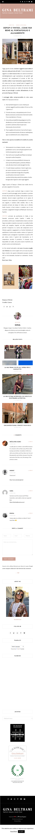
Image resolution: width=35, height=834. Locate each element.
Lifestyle (11, 25)
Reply (31, 441)
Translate (22, 648)
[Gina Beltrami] (17, 11)
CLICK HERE (17, 758)
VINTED (4, 216)
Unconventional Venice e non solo (17, 425)
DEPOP (4, 191)
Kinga (12, 513)
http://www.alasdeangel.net (16, 480)
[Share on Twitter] (7, 306)
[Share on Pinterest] (13, 306)
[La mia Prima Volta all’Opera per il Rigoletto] (17, 355)
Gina (17, 325)
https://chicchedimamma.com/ (17, 502)
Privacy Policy (17, 821)
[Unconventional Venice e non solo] (17, 413)
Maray (12, 471)
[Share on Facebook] (4, 306)
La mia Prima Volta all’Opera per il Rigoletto (17, 368)
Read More (13, 831)
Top (18, 573)
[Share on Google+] (10, 306)
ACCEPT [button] (21, 831)
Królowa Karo (15, 442)
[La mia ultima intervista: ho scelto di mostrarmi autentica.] (17, 384)
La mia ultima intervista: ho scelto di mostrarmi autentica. (17, 397)
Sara (11, 491)
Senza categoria (21, 25)
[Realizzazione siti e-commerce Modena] (21, 817)
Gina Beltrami (17, 619)
